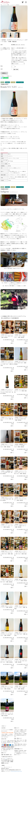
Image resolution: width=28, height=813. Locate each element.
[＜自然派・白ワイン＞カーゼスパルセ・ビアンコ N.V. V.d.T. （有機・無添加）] (20, 678)
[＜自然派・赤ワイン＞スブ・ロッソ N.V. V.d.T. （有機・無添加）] (20, 624)
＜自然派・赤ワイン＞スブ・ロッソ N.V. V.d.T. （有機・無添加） (20, 634)
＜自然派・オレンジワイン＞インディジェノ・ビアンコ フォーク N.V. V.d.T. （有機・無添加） (7, 363)
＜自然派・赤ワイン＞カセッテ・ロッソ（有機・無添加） (7, 606)
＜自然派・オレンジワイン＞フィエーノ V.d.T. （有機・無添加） (20, 607)
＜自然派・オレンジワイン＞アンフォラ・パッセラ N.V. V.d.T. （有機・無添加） (7, 634)
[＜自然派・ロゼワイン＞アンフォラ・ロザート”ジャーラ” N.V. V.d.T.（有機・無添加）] (20, 463)
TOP (1, 4)
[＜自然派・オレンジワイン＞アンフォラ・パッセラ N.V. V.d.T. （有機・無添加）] (7, 624)
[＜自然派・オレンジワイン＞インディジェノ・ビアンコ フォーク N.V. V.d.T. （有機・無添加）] (7, 353)
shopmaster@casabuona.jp (16, 771)
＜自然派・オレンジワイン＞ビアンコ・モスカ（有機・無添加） (7, 419)
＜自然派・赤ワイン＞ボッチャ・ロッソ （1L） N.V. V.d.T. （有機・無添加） (20, 661)
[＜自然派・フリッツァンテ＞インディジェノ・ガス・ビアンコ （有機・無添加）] (7, 516)
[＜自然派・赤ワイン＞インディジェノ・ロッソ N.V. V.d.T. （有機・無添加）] (7, 327)
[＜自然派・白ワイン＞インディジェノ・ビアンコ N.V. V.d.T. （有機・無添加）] (20, 327)
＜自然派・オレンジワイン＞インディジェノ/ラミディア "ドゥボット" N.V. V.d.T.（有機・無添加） (7, 391)
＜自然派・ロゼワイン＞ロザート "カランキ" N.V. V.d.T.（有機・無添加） (20, 419)
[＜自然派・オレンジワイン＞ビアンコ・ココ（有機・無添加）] (20, 381)
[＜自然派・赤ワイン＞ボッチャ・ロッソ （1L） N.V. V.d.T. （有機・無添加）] (20, 651)
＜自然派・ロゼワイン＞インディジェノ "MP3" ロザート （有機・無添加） (20, 526)
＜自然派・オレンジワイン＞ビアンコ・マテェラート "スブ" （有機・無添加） (20, 499)
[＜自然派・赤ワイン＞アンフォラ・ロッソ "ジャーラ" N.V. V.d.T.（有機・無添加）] (7, 436)
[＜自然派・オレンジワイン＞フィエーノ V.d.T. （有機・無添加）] (20, 598)
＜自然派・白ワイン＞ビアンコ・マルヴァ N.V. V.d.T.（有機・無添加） (7, 499)
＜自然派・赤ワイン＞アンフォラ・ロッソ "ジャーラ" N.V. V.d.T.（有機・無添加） (7, 445)
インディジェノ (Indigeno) (15, 4)
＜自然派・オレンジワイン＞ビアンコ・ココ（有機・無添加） (20, 391)
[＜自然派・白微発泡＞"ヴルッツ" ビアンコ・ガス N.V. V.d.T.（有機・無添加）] (20, 436)
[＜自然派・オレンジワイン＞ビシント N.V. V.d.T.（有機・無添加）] (20, 353)
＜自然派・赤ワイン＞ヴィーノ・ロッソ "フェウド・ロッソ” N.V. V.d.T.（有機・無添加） (7, 553)
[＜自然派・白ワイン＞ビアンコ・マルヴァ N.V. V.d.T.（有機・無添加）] (7, 490)
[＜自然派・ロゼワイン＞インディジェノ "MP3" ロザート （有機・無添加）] (20, 516)
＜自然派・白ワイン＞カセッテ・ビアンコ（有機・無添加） (21, 580)
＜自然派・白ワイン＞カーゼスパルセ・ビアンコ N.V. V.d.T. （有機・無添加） (20, 687)
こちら (5, 758)
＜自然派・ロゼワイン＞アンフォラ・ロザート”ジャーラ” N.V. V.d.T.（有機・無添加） (20, 472)
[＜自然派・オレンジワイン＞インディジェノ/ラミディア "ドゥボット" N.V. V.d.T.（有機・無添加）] (7, 381)
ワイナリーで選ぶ (6, 4)
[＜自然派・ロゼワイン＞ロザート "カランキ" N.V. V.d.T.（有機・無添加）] (20, 409)
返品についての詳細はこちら (7, 76)
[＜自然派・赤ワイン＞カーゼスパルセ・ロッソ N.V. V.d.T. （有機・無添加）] (7, 705)
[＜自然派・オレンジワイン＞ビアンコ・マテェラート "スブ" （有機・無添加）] (20, 490)
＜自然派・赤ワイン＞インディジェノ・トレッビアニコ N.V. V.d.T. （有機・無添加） (7, 661)
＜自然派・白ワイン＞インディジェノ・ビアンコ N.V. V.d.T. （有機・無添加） (20, 336)
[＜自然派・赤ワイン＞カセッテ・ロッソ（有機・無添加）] (7, 598)
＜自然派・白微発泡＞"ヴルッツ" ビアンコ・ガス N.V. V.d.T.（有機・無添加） (20, 445)
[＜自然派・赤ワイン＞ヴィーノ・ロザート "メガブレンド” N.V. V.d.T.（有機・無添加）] (7, 571)
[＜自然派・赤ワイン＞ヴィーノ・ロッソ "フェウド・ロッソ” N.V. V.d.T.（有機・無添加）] (7, 543)
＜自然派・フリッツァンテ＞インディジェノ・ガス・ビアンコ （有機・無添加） (7, 526)
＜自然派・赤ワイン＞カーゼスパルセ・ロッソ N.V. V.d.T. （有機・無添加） (7, 714)
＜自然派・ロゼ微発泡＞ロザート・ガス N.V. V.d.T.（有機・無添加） (7, 472)
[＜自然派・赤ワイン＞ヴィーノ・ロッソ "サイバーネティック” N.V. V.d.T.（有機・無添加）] (20, 543)
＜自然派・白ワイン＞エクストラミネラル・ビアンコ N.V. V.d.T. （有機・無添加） (7, 687)
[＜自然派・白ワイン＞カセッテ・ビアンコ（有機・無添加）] (20, 571)
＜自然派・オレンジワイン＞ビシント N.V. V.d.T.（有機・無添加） (20, 363)
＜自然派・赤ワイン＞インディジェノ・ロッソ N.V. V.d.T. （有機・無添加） (7, 336)
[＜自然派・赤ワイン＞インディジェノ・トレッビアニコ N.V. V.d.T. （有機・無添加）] (7, 651)
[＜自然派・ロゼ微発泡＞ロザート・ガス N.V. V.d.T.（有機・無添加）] (7, 463)
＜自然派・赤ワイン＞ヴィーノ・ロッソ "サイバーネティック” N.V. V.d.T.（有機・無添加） (20, 553)
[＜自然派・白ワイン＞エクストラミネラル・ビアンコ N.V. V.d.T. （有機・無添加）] (7, 678)
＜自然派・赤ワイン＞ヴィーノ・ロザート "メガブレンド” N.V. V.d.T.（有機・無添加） (7, 580)
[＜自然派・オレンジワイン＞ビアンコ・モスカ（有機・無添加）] (7, 409)
